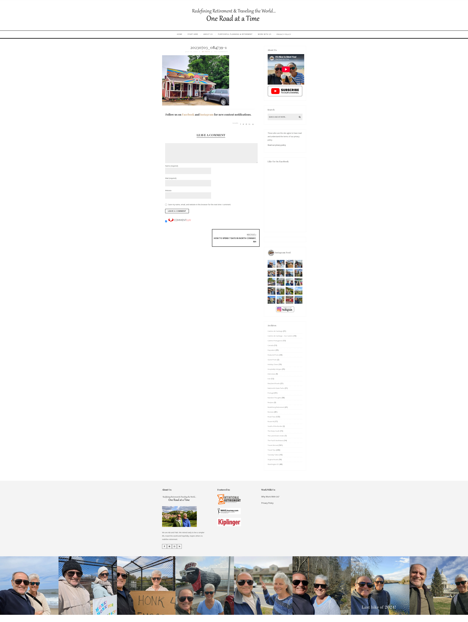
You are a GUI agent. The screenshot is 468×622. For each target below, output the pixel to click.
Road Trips (272, 417)
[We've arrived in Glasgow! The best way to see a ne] (289, 300)
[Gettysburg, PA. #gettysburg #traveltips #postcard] (271, 282)
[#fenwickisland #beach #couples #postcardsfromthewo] (271, 264)
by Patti (206, 52)
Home (179, 34)
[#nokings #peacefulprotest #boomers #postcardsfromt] (280, 264)
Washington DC (273, 464)
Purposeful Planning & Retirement (235, 34)
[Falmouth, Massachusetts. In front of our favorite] (271, 273)
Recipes (270, 402)
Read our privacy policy (277, 145)
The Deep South (274, 431)
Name (171, 166)
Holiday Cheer (273, 364)
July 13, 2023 (191, 52)
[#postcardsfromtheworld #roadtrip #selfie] (298, 264)
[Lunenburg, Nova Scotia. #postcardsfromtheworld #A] (298, 282)
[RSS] (179, 546)
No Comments (221, 52)
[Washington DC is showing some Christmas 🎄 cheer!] (298, 273)
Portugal (271, 393)
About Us (208, 34)
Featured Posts (273, 355)
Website (168, 190)
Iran (269, 379)
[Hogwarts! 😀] (280, 300)
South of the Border (275, 426)
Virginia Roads (273, 459)
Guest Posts (272, 360)
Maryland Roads (274, 383)
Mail (170, 178)
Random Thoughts (274, 398)
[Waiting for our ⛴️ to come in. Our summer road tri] (271, 291)
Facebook (188, 114)
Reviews (271, 412)
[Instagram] (174, 546)
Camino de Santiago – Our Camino (280, 336)
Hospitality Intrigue (274, 369)
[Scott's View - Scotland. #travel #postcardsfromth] (298, 300)
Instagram (206, 114)
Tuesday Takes (273, 455)
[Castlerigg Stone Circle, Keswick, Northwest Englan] (280, 291)
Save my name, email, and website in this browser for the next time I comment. (199, 204)
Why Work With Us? (270, 496)
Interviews (271, 374)
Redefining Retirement (276, 407)
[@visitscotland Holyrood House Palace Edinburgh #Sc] (271, 300)
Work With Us (264, 34)
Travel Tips (272, 450)
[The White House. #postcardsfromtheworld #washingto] (280, 282)
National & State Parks (276, 388)
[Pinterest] (169, 546)
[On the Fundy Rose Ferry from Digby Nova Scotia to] (289, 282)
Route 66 (271, 421)
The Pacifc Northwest (275, 440)
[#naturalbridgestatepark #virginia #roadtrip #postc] (280, 273)
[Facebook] (164, 546)
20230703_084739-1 (208, 47)
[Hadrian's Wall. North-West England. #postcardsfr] (289, 291)
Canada (270, 345)
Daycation (271, 350)
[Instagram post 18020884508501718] (298, 291)
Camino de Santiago (275, 331)
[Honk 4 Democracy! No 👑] (289, 264)
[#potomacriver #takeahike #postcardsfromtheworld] (289, 273)
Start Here (193, 34)
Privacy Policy (284, 34)
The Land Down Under (276, 436)
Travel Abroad (273, 445)
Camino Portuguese (275, 341)
